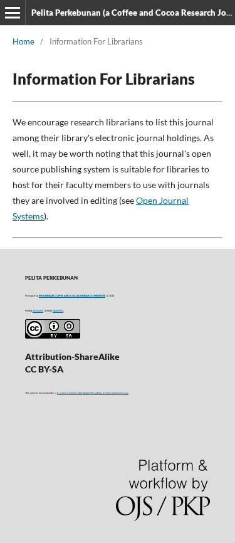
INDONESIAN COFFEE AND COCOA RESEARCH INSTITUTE (72, 295)
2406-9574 (58, 310)
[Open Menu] (12, 12)
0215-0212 (38, 310)
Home (23, 41)
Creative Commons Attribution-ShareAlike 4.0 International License (92, 392)
